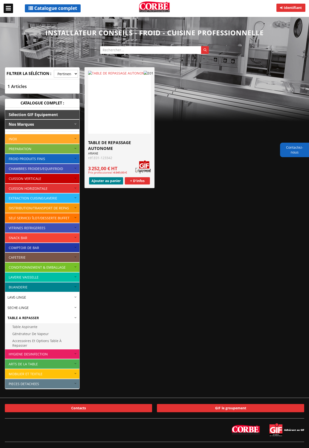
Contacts (78, 408)
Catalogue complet (55, 8)
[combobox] (154, 50)
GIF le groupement (230, 408)
